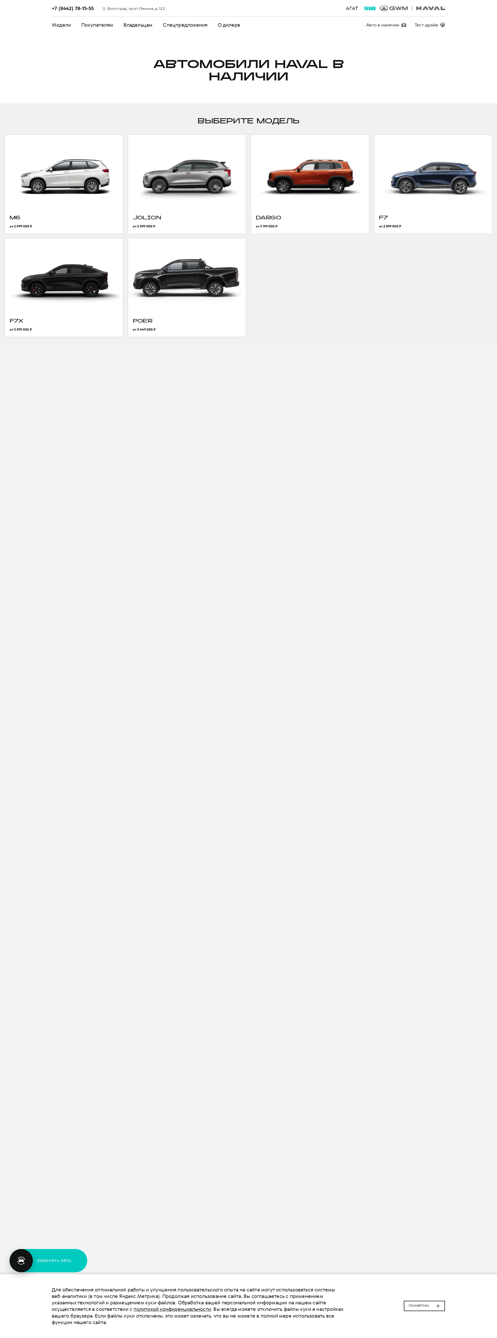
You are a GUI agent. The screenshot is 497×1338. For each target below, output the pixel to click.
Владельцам (137, 25)
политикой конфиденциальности (172, 1309)
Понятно (419, 1306)
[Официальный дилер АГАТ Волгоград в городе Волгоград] (412, 8)
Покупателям (97, 25)
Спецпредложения (185, 25)
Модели (61, 25)
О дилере (229, 25)
